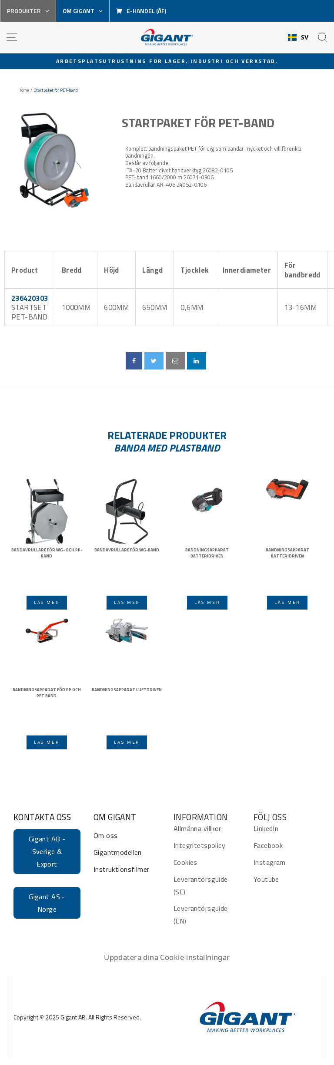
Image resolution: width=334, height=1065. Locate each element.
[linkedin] (196, 360)
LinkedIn (266, 828)
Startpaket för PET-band (198, 122)
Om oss (105, 835)
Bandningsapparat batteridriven (207, 553)
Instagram (270, 862)
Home (23, 90)
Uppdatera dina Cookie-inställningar (167, 957)
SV (305, 37)
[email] (175, 360)
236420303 (29, 298)
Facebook (268, 845)
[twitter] (153, 360)
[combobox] (298, 37)
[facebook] (134, 360)
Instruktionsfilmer (121, 869)
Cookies (185, 862)
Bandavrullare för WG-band (126, 550)
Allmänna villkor (197, 828)
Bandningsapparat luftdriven (127, 690)
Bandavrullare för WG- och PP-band (46, 553)
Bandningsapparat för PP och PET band (47, 693)
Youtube (266, 879)
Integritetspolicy (199, 845)
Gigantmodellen (118, 852)
